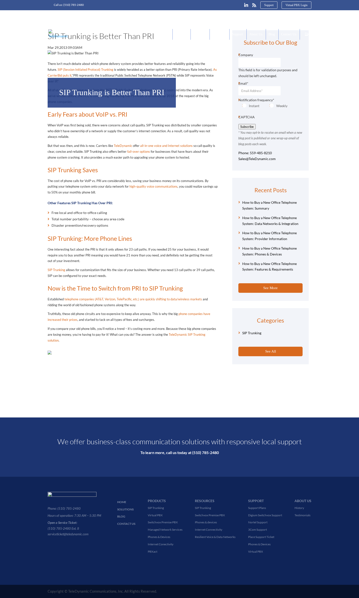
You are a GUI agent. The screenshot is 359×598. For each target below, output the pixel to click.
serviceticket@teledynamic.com (68, 534)
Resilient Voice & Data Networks (215, 537)
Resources (219, 34)
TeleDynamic (123, 146)
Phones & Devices (159, 537)
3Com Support (257, 529)
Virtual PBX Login (296, 5)
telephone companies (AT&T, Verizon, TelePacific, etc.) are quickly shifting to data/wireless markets (133, 299)
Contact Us (288, 34)
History (299, 508)
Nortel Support (257, 522)
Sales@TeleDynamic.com (257, 159)
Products (181, 34)
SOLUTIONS (125, 509)
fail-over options (138, 151)
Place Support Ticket (261, 537)
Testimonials (302, 515)
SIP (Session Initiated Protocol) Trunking (85, 69)
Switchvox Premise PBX (163, 522)
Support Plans (257, 508)
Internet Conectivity (160, 544)
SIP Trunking (56, 270)
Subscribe (247, 127)
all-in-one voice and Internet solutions (166, 146)
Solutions (199, 34)
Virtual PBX (155, 515)
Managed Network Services (165, 529)
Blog (271, 34)
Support (269, 5)
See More (270, 288)
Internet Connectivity (208, 529)
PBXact (152, 551)
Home (165, 34)
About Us (255, 34)
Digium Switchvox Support (265, 515)
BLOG (121, 516)
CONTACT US (126, 524)
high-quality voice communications (153, 186)
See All (270, 351)
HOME (121, 502)
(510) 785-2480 (73, 5)
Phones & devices (206, 522)
